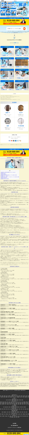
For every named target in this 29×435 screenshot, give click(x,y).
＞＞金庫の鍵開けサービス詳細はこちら (6, 379)
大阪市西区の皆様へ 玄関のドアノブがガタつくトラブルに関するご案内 (10, 176)
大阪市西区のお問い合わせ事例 (5, 178)
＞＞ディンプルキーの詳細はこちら (5, 373)
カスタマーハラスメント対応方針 (14, 427)
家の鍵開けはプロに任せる (4, 175)
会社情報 (14, 423)
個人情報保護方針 (14, 425)
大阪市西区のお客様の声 (4, 177)
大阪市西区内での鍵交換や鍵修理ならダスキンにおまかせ (8, 172)
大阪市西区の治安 (3, 173)
